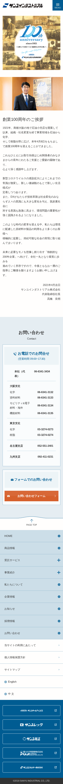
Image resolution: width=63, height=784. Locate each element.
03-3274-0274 (45, 434)
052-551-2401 (45, 445)
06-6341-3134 (45, 405)
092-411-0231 (45, 456)
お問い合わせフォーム (32, 495)
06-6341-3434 (42, 371)
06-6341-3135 (45, 413)
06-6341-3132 (45, 392)
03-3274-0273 (45, 429)
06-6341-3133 (45, 397)
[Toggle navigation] (57, 5)
